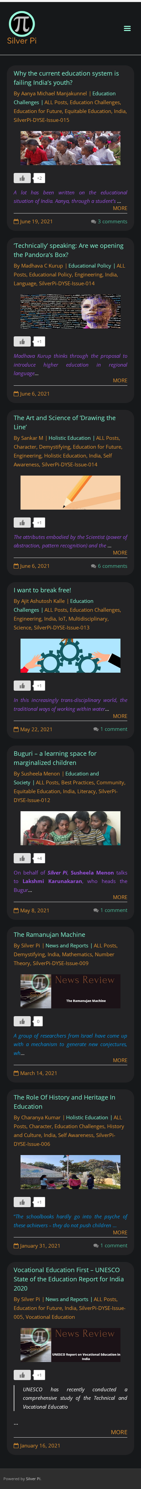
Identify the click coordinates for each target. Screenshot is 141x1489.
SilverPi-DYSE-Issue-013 (62, 627)
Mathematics (77, 954)
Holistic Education (70, 437)
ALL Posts (55, 102)
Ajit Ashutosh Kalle (43, 600)
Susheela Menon (40, 773)
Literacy (86, 791)
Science (22, 627)
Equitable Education (88, 111)
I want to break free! (42, 590)
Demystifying (54, 446)
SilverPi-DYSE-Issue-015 (41, 119)
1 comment (113, 728)
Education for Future (38, 111)
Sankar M (32, 437)
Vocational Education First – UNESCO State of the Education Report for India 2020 (69, 1279)
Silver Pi (30, 945)
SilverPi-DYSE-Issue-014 (67, 283)
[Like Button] (22, 178)
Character (25, 446)
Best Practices (77, 782)
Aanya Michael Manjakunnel (54, 93)
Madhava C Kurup (42, 265)
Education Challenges (95, 102)
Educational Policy (89, 265)
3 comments (112, 221)
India (120, 111)
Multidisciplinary (87, 618)
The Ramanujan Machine (49, 934)
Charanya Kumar (41, 1117)
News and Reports (67, 945)
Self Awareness (75, 1135)
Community (110, 782)
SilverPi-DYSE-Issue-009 (61, 963)
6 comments (112, 565)
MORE (120, 380)
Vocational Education (50, 1316)
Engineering (88, 274)
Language (25, 283)
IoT (62, 618)
